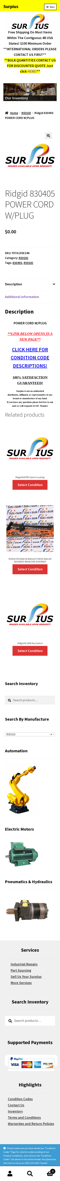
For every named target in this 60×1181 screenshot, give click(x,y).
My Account (10, 1173)
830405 (17, 263)
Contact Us (16, 1105)
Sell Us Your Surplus (26, 976)
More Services (21, 982)
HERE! (32, 71)
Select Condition (30, 485)
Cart (46, 1170)
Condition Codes (20, 1099)
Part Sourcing (21, 970)
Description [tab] (13, 284)
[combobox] (30, 734)
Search (30, 1173)
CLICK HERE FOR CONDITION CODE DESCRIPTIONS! (30, 357)
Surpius (10, 6)
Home (14, 113)
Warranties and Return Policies (31, 1123)
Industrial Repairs (24, 964)
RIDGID (26, 113)
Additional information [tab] (22, 297)
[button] (48, 135)
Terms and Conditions (24, 1117)
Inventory (15, 1111)
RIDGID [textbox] (29, 734)
